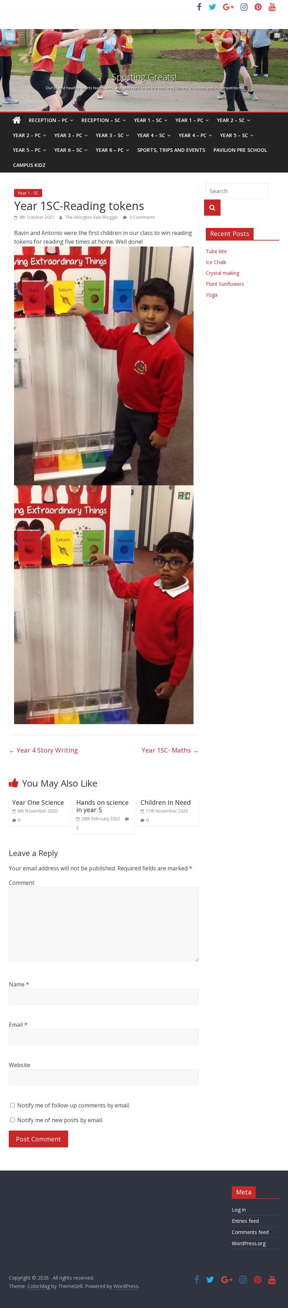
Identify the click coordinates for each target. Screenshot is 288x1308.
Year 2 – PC (27, 135)
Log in (239, 1209)
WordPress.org (249, 1243)
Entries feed (245, 1221)
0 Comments (142, 217)
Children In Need (165, 802)
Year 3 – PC (68, 135)
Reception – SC (100, 120)
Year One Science (38, 802)
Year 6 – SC (68, 150)
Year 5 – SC (234, 135)
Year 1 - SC (28, 193)
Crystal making (222, 273)
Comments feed (250, 1232)
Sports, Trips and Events (171, 150)
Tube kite (216, 251)
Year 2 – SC (231, 120)
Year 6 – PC (110, 150)
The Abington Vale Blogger (92, 217)
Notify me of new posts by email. (60, 1120)
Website (19, 1065)
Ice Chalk (216, 262)
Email (18, 1025)
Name (19, 984)
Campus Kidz (29, 165)
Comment (21, 882)
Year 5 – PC (27, 150)
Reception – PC (48, 120)
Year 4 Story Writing (43, 750)
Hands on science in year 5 (102, 806)
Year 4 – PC (193, 135)
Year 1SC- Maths (170, 750)
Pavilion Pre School (240, 150)
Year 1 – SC (148, 120)
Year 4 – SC (151, 135)
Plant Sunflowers (225, 284)
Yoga (211, 294)
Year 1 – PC (189, 120)
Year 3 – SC (110, 135)
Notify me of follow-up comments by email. (73, 1105)
